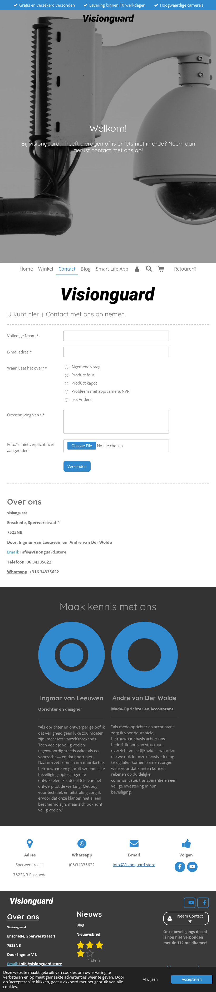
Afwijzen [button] (150, 979)
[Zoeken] (149, 268)
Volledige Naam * (23, 335)
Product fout (82, 374)
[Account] (137, 269)
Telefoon (15, 562)
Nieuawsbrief (88, 934)
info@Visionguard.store (134, 864)
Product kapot (84, 383)
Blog (80, 925)
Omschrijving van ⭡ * (26, 414)
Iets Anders (81, 399)
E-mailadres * (19, 352)
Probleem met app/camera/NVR (100, 391)
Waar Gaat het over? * (27, 368)
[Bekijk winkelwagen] (161, 269)
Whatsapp (17, 571)
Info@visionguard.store (43, 552)
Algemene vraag (85, 366)
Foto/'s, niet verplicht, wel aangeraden (30, 447)
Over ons (23, 916)
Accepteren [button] (192, 979)
